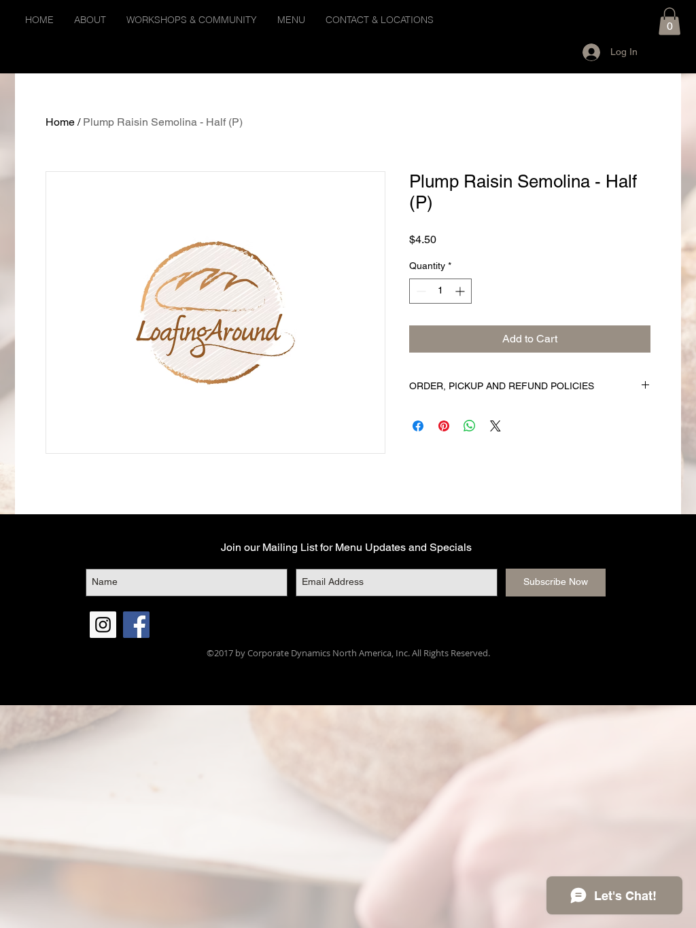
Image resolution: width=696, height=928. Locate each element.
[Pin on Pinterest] (444, 426)
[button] (669, 21)
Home (60, 121)
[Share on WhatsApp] (470, 426)
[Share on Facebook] (418, 426)
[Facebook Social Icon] (136, 624)
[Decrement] (419, 291)
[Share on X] (495, 426)
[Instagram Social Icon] (103, 624)
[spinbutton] (440, 291)
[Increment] (461, 291)
